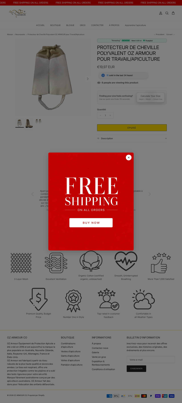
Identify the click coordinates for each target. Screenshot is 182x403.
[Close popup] (129, 157)
